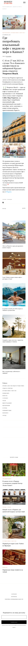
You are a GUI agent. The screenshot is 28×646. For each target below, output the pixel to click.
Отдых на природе (8, 388)
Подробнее (14, 627)
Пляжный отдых (7, 410)
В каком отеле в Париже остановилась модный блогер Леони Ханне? (12, 483)
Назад (4, 208)
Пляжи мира (6, 393)
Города (4, 415)
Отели (4, 400)
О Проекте (14, 594)
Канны (4, 199)
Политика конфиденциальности (14, 599)
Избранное (5, 412)
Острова (5, 408)
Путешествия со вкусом (17, 32)
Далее (23, 208)
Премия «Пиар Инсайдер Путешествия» (13, 385)
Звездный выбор (7, 478)
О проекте (5, 398)
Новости (5, 395)
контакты (14, 596)
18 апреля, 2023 (6, 34)
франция (10, 199)
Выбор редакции (7, 403)
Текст (7, 56)
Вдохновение (6, 32)
